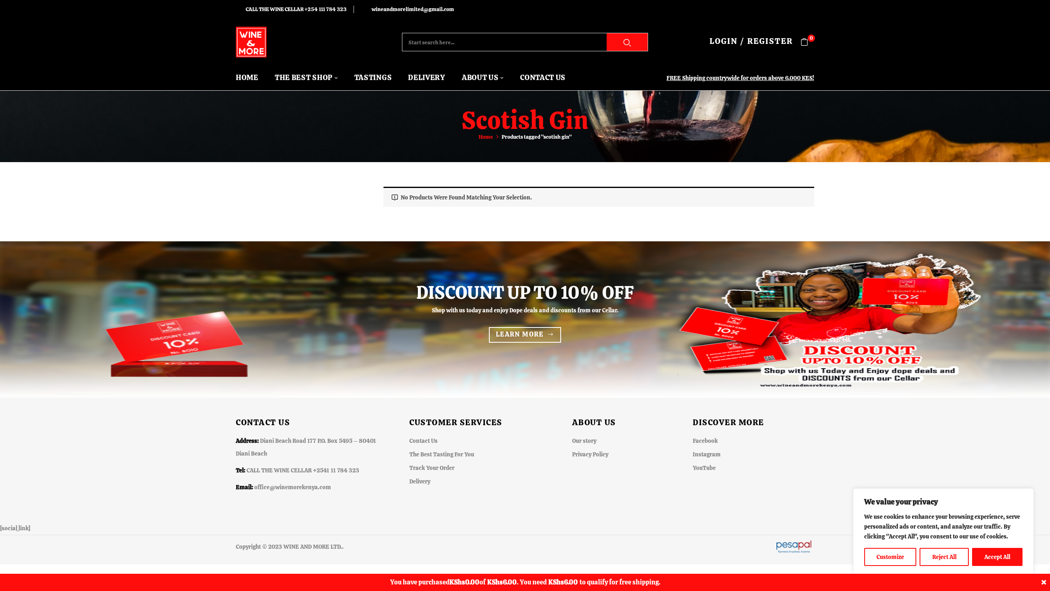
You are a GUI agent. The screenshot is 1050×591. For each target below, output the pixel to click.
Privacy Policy (590, 454)
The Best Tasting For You (441, 454)
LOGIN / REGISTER (751, 41)
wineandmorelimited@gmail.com (413, 9)
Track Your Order (431, 468)
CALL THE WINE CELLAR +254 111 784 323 (296, 9)
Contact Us (423, 440)
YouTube (704, 468)
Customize (890, 557)
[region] (943, 531)
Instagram (707, 454)
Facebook (705, 440)
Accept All (997, 557)
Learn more (520, 334)
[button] (807, 42)
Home (486, 136)
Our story (584, 440)
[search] (627, 42)
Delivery (419, 481)
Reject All (944, 557)
